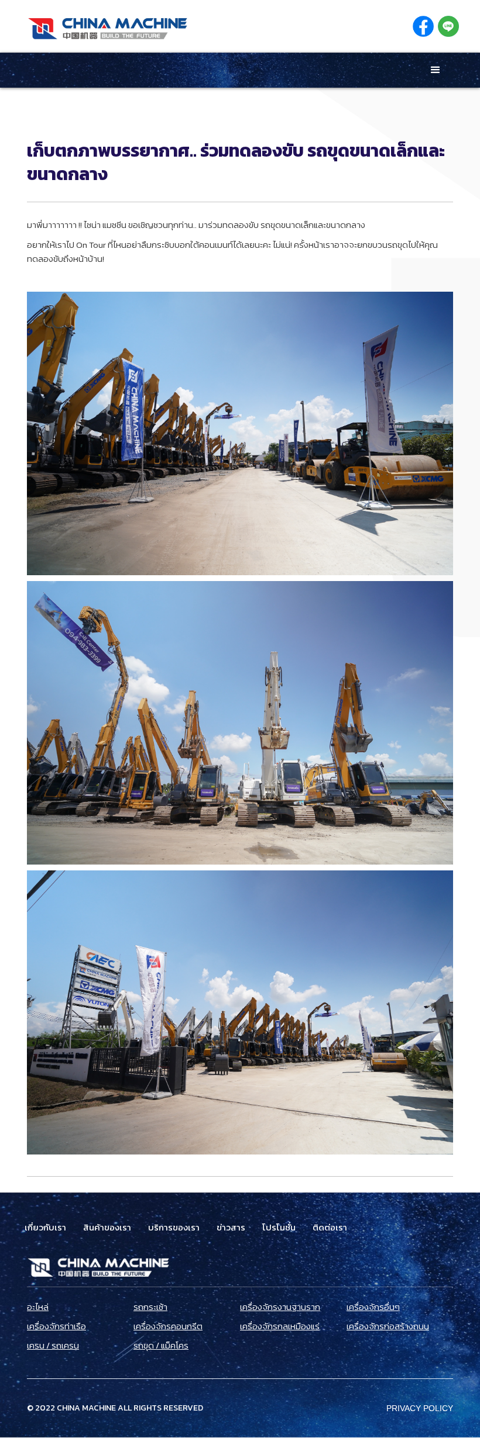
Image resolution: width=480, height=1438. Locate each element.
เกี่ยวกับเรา (45, 1227)
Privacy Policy (419, 1408)
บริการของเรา (174, 1227)
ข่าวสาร (231, 1227)
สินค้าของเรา (107, 1227)
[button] (435, 70)
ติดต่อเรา (330, 1227)
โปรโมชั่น (279, 1227)
